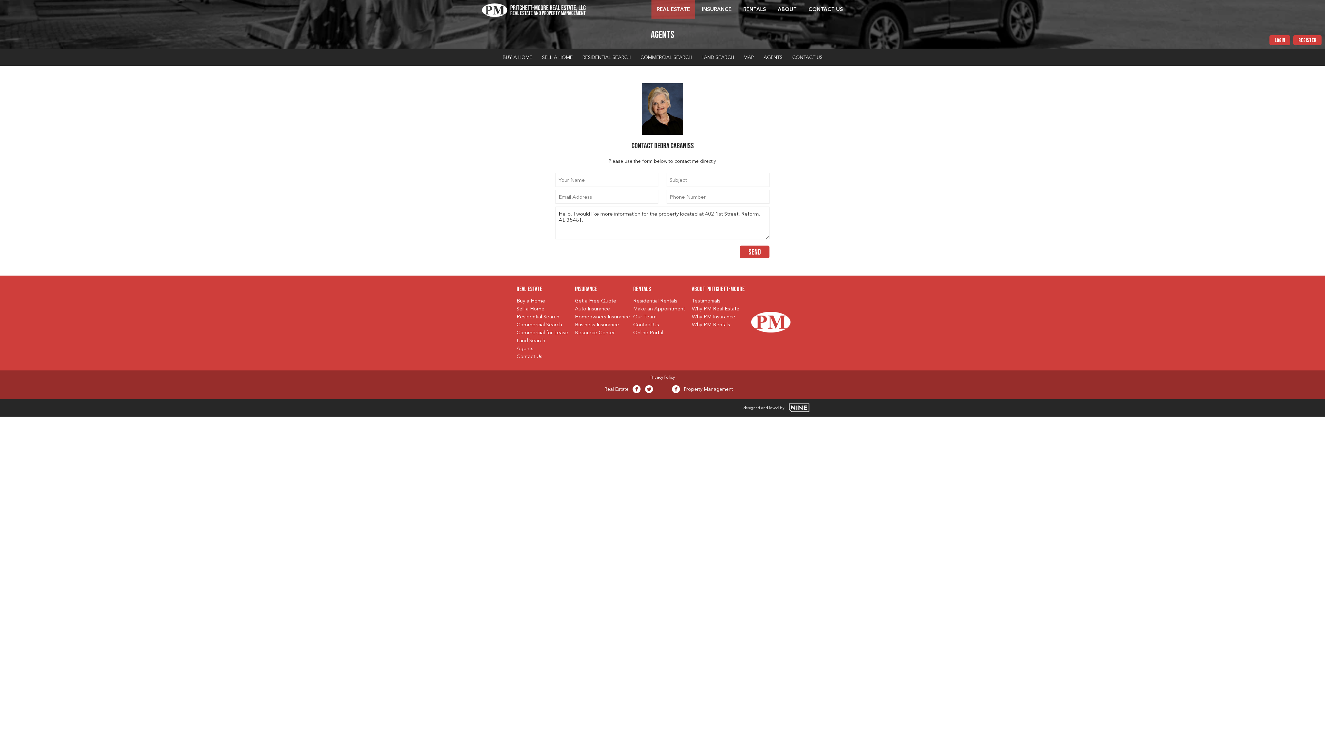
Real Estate (673, 9)
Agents (773, 57)
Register (1307, 40)
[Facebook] (636, 390)
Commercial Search (666, 57)
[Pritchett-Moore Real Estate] (534, 9)
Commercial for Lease (542, 333)
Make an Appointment (659, 309)
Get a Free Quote (595, 301)
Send (754, 253)
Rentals (754, 9)
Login (1280, 40)
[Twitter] (649, 390)
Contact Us (825, 9)
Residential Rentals (655, 301)
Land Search (717, 57)
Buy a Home (517, 57)
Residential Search (606, 57)
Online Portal (648, 333)
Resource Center (595, 333)
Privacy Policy (662, 378)
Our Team (645, 317)
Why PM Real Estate (715, 309)
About (787, 9)
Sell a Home (557, 57)
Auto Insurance (592, 309)
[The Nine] (799, 408)
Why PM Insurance (713, 317)
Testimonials (706, 301)
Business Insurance (597, 325)
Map (749, 57)
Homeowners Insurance (602, 317)
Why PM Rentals (711, 325)
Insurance (717, 9)
